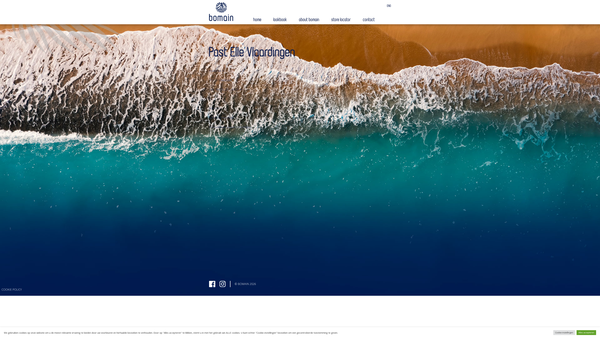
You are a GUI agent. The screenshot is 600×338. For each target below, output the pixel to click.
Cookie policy (12, 289)
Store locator (341, 20)
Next (388, 127)
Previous (214, 127)
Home (257, 20)
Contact (369, 20)
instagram (223, 284)
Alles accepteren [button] (586, 332)
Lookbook (280, 20)
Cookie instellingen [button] (564, 332)
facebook (212, 284)
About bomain (309, 20)
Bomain (221, 12)
